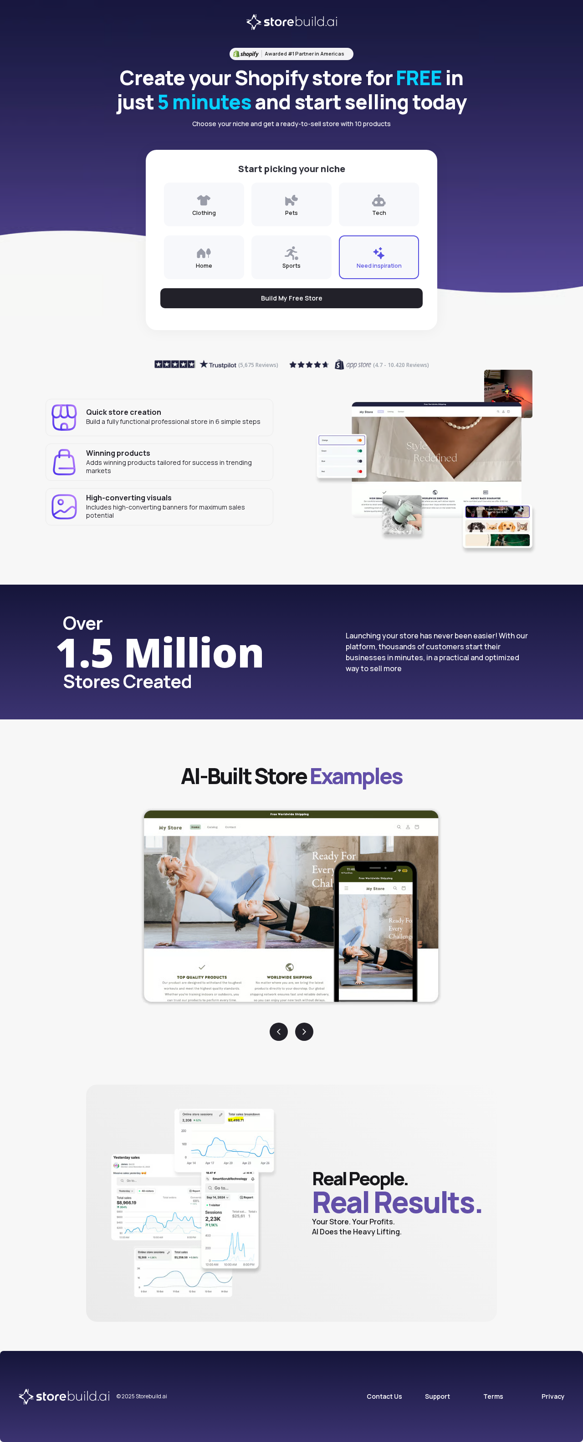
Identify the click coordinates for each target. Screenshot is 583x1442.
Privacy (553, 1396)
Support (437, 1396)
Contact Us (384, 1396)
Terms (493, 1396)
